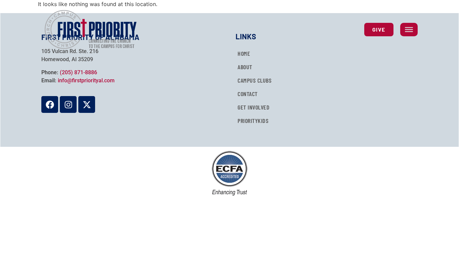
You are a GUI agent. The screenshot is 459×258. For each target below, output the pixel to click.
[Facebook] (49, 104)
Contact (248, 93)
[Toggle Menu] (409, 29)
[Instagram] (68, 104)
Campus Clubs (255, 80)
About (245, 67)
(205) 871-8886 (78, 72)
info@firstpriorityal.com (86, 80)
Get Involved (253, 107)
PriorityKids (253, 120)
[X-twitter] (86, 104)
